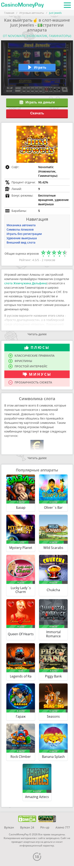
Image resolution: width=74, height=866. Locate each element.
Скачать (37, 113)
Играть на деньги (40, 102)
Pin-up (44, 827)
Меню (67, 5)
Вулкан (9, 827)
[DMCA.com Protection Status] (27, 819)
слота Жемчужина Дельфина (25, 283)
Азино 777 (63, 827)
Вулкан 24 (27, 827)
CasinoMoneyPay (22, 5)
